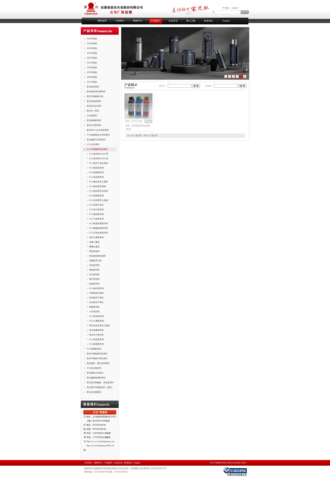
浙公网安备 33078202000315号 (153, 468)
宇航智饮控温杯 (96, 293)
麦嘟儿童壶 (94, 246)
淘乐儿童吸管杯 (96, 237)
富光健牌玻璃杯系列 (96, 378)
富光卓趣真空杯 (96, 330)
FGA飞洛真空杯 (96, 219)
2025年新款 (92, 43)
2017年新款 (92, 82)
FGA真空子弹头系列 (98, 163)
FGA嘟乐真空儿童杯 (98, 182)
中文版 (226, 8)
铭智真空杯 (94, 284)
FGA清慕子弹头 (96, 205)
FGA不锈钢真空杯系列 (97, 149)
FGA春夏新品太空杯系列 (98, 135)
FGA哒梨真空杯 (96, 344)
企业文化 (173, 20)
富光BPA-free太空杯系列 (98, 130)
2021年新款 (92, 62)
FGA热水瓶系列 (94, 368)
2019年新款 (92, 72)
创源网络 (135, 468)
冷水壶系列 (92, 115)
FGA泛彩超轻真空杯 (98, 233)
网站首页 (102, 20)
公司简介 (120, 20)
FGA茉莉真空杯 (96, 177)
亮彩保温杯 (94, 251)
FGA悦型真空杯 (96, 168)
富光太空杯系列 (94, 125)
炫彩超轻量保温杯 (97, 256)
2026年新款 (92, 38)
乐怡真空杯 (94, 265)
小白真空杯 (94, 311)
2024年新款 (92, 48)
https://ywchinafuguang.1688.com (100, 445)
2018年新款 (92, 77)
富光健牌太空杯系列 (96, 139)
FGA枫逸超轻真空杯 (98, 228)
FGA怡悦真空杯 (96, 339)
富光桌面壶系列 (94, 101)
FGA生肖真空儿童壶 (98, 200)
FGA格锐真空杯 (96, 214)
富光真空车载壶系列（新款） (100, 387)
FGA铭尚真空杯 (96, 288)
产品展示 (155, 20)
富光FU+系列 (93, 111)
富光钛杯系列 (93, 87)
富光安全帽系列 (94, 392)
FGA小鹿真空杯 (96, 321)
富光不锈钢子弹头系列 (97, 358)
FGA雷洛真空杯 (96, 316)
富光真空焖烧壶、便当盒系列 (100, 382)
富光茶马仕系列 (94, 106)
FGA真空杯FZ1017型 (98, 154)
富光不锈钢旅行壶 (95, 96)
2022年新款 (92, 58)
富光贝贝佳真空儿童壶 (99, 325)
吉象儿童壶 (94, 242)
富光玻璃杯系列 (94, 120)
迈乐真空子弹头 (96, 302)
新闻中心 (137, 20)
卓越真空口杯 (95, 260)
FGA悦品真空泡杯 (97, 186)
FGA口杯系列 (93, 144)
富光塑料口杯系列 (95, 373)
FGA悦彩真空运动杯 (98, 191)
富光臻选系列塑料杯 (96, 91)
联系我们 (208, 20)
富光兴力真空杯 (96, 335)
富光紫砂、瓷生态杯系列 (98, 363)
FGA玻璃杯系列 (94, 349)
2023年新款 (92, 53)
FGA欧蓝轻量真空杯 (98, 223)
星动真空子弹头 (96, 297)
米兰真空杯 (94, 274)
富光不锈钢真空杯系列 (97, 353)
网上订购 (190, 20)
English (235, 8)
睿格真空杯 (94, 270)
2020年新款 (92, 67)
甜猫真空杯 (94, 307)
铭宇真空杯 (94, 279)
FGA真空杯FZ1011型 (98, 158)
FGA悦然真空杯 (96, 195)
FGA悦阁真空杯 (96, 172)
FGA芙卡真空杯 (96, 209)
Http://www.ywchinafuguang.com (100, 441)
